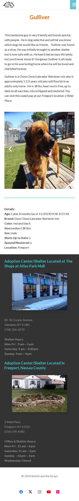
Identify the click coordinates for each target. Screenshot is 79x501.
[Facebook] (21, 492)
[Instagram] (39, 492)
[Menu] (74, 4)
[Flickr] (57, 492)
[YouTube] (48, 492)
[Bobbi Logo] (9, 4)
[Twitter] (30, 492)
